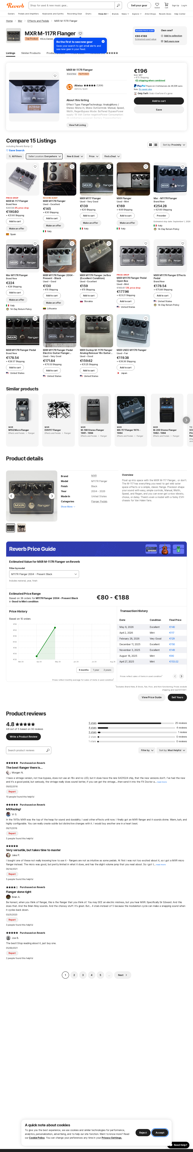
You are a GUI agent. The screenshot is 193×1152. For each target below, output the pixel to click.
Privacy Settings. (112, 1137)
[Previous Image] (11, 496)
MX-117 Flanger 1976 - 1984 (128, 431)
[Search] (118, 5)
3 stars (92, 732)
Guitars (11, 13)
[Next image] (55, 96)
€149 (172, 649)
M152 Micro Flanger (18, 430)
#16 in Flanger (46, 38)
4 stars (92, 727)
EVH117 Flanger (53, 430)
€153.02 (173, 661)
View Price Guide (151, 697)
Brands (115, 14)
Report (12, 791)
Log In (184, 5)
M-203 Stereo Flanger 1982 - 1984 (165, 431)
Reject (143, 1132)
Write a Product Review (23, 736)
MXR (94, 475)
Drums (89, 13)
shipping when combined (150, 80)
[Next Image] (52, 496)
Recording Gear (74, 13)
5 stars (92, 722)
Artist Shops (150, 14)
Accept (160, 1132)
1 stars (92, 741)
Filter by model (17, 568)
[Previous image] (13, 96)
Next (120, 975)
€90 (171, 655)
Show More (67, 506)
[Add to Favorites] (80, 33)
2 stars (92, 736)
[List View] (155, 144)
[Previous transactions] (175, 676)
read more (162, 782)
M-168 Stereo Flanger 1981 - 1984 (92, 431)
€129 (172, 638)
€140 (172, 627)
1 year (96, 670)
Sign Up (175, 5)
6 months (84, 670)
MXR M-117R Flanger (79, 69)
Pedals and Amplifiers (28, 13)
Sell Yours (177, 697)
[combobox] (41, 574)
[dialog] (96, 1132)
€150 (172, 644)
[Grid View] (150, 144)
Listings (10, 53)
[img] (90, 85)
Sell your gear (139, 5)
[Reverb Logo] (15, 5)
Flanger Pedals (99, 501)
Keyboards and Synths (53, 13)
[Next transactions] (181, 676)
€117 (171, 632)
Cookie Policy (37, 1137)
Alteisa (78, 85)
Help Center (179, 14)
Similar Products (31, 53)
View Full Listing (77, 125)
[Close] (103, 41)
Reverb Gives (165, 14)
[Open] (76, 574)
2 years (107, 670)
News (124, 14)
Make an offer (16, 228)
